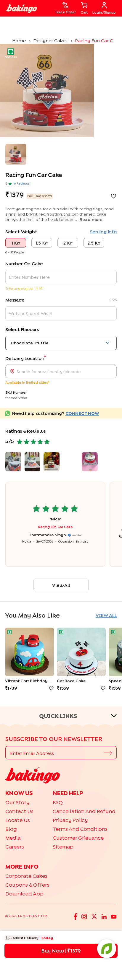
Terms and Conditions (80, 829)
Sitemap (63, 846)
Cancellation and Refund (84, 811)
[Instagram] (84, 916)
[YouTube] (114, 916)
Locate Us (17, 820)
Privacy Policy (70, 820)
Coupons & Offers (27, 885)
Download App (24, 893)
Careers (14, 846)
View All (61, 585)
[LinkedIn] (104, 916)
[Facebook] (75, 916)
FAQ (58, 802)
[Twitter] (94, 916)
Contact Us (19, 811)
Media (12, 838)
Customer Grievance (78, 838)
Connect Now (82, 413)
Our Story (17, 802)
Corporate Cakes (26, 876)
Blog (11, 829)
